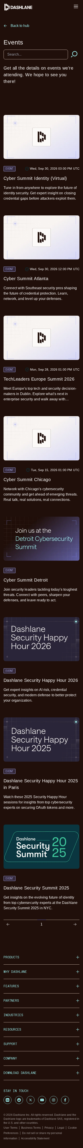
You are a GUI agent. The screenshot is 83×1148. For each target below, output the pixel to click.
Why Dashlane (15, 971)
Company (10, 1058)
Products (11, 957)
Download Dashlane (20, 1073)
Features (11, 986)
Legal (60, 1127)
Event (10, 168)
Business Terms (31, 1127)
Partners (11, 1000)
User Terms (10, 1127)
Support (10, 1044)
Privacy (49, 1127)
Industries (13, 1015)
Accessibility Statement (35, 1138)
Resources (12, 1029)
